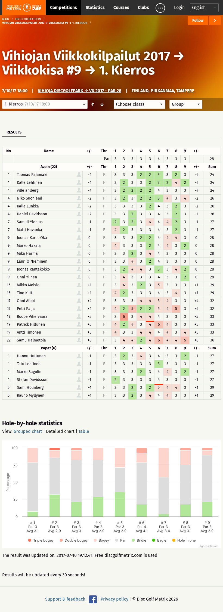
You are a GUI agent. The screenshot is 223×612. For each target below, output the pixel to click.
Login (179, 7)
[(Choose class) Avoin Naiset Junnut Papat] (139, 104)
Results (14, 132)
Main (5, 19)
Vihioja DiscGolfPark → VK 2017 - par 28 (79, 90)
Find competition (28, 19)
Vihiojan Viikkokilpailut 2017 (86, 56)
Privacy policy (114, 599)
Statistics (95, 7)
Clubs (143, 7)
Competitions (63, 7)
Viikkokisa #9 (41, 70)
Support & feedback (65, 599)
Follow (197, 20)
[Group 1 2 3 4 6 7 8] (185, 104)
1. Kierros (127, 70)
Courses (121, 7)
